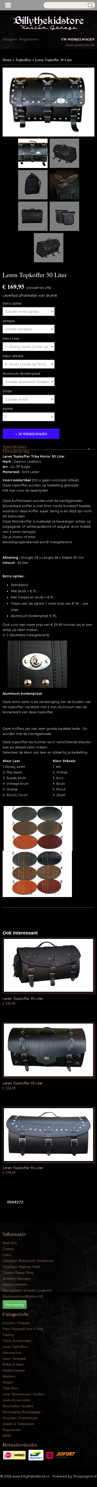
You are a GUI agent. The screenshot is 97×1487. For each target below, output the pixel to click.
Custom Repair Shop (18, 1273)
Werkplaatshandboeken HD (23, 1296)
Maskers (9, 1376)
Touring (8, 1335)
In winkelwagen (33, 433)
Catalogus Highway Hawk (22, 1267)
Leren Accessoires (16, 1400)
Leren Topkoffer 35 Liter (23, 998)
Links (7, 1255)
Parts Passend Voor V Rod (23, 1329)
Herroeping (14, 1304)
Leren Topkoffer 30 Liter (53, 59)
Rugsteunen (11, 1430)
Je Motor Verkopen (17, 1279)
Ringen (8, 1382)
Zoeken (89, 5)
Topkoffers (23, 59)
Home (7, 59)
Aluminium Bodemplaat (21, 373)
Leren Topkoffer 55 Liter (23, 1167)
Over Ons (10, 1243)
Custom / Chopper (16, 1323)
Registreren (28, 39)
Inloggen (10, 39)
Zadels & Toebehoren (18, 1424)
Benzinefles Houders (18, 1406)
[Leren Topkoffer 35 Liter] (48, 965)
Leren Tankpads (14, 1359)
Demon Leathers (15, 1284)
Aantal (8, 408)
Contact (8, 1249)
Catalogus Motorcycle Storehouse (28, 1261)
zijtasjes (9, 321)
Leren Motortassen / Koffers (23, 1394)
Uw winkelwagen (77, 39)
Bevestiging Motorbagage (22, 1412)
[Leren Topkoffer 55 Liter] (48, 1134)
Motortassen (12, 1353)
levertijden (38, 490)
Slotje (7, 391)
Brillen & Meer (13, 1364)
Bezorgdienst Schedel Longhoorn (27, 1290)
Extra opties (12, 303)
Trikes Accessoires (17, 1341)
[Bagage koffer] (48, 102)
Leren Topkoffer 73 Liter (23, 1083)
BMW (7, 1436)
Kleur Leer (11, 338)
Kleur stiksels (13, 356)
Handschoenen (14, 1370)
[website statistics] (13, 1202)
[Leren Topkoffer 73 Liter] (48, 1050)
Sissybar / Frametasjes (20, 1418)
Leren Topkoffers (15, 1347)
